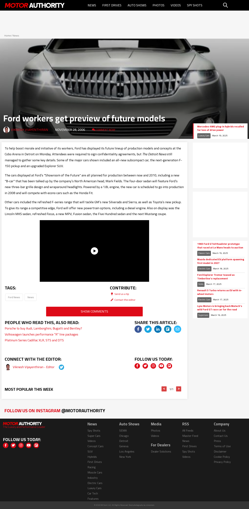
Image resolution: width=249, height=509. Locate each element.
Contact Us (221, 435)
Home (7, 35)
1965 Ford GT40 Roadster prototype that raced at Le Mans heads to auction (220, 245)
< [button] (164, 388)
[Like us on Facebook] (137, 366)
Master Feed (190, 435)
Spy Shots (194, 5)
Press (217, 441)
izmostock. (150, 505)
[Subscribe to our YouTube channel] (161, 366)
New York (125, 456)
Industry (92, 477)
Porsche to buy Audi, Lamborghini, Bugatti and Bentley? (43, 328)
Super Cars (93, 435)
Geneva (123, 446)
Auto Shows (137, 5)
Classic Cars (204, 253)
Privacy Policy (222, 462)
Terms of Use (222, 446)
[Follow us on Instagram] (153, 366)
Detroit (123, 441)
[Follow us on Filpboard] (169, 366)
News (92, 5)
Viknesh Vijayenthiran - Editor (34, 367)
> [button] (179, 388)
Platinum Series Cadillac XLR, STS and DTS (34, 340)
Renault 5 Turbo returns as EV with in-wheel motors (219, 292)
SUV (90, 451)
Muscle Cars (94, 472)
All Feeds (187, 430)
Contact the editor (124, 299)
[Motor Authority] (34, 5)
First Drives (111, 5)
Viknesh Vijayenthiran (29, 130)
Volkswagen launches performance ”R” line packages (41, 334)
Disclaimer (220, 451)
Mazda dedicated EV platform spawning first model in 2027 (220, 261)
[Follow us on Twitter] (145, 366)
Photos (158, 5)
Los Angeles (126, 451)
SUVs (200, 284)
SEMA (123, 430)
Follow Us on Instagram (54, 410)
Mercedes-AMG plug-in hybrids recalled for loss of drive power (220, 128)
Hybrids (92, 456)
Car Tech (92, 493)
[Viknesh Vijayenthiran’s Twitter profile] (58, 367)
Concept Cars (95, 446)
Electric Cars (204, 268)
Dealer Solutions (161, 451)
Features (93, 498)
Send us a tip (121, 293)
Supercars (203, 315)
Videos (176, 5)
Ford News (14, 297)
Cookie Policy (222, 456)
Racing (91, 467)
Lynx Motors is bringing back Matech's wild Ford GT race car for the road (219, 307)
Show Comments (94, 311)
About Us (219, 430)
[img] (138, 329)
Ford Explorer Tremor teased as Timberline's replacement (216, 276)
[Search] (235, 5)
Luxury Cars (203, 135)
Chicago (124, 435)
